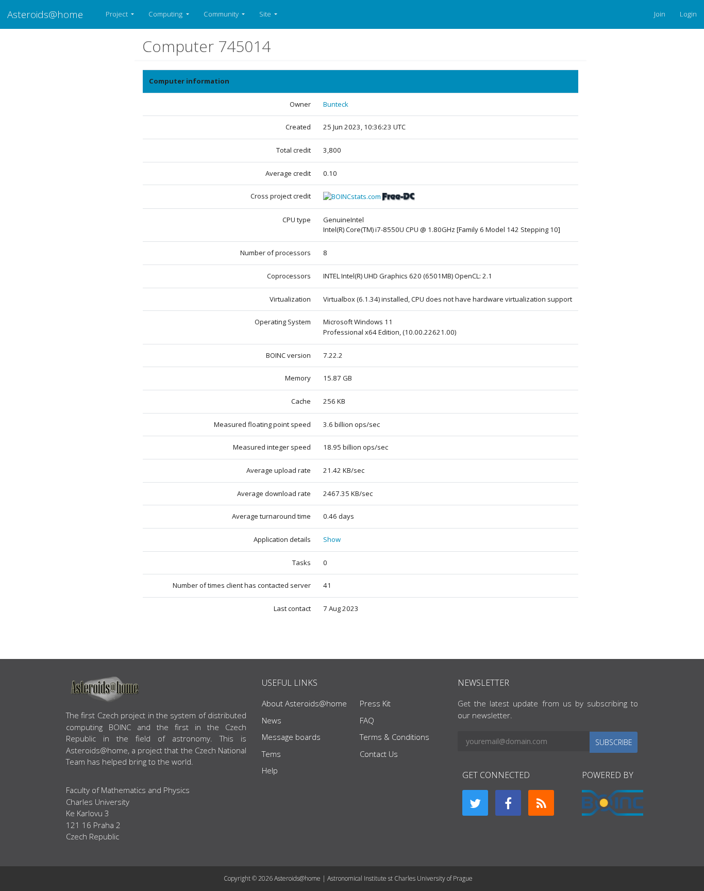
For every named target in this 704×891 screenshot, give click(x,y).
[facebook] (508, 803)
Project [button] (117, 14)
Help (270, 770)
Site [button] (266, 14)
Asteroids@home (45, 14)
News (271, 720)
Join (659, 14)
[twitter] (475, 803)
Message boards (291, 737)
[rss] (541, 803)
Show (332, 539)
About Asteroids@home (304, 703)
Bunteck (335, 104)
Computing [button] (166, 14)
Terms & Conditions (394, 737)
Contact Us (379, 754)
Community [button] (222, 14)
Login (688, 14)
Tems (271, 754)
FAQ (367, 720)
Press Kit (375, 703)
